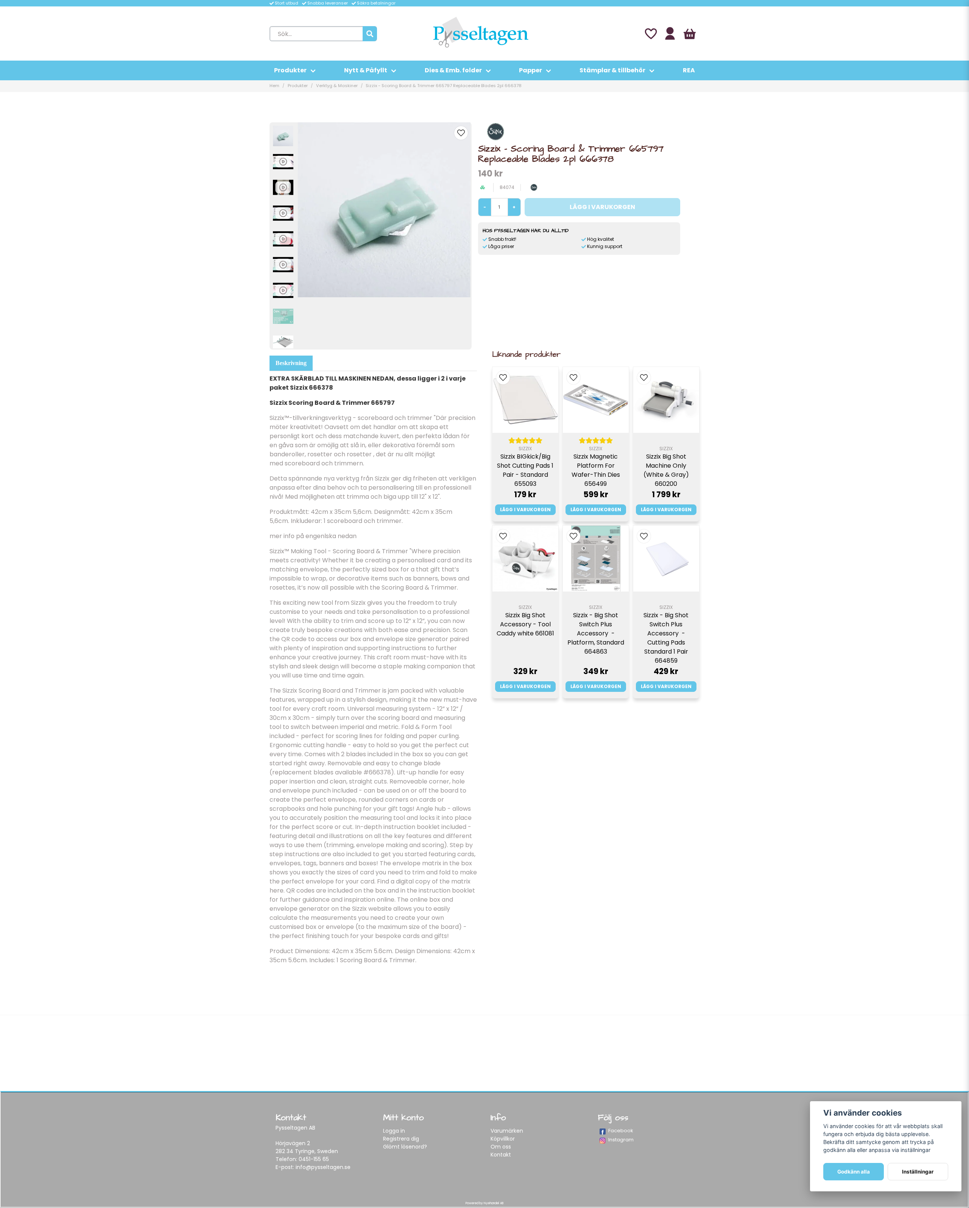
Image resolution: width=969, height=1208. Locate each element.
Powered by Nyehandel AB (484, 1203)
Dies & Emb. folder (453, 70)
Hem (274, 86)
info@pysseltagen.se (323, 1167)
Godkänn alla (853, 1172)
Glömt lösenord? (405, 1146)
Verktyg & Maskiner (337, 86)
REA (689, 70)
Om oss (501, 1146)
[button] (461, 133)
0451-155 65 (314, 1159)
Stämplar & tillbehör (612, 70)
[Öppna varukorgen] (689, 33)
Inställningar (918, 1172)
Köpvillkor (503, 1138)
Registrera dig (401, 1138)
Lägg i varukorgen (525, 509)
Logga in (394, 1131)
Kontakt (501, 1154)
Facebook (620, 1130)
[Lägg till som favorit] (650, 33)
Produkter (290, 70)
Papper (530, 70)
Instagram (621, 1139)
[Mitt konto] (670, 33)
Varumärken (507, 1131)
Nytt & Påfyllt (365, 70)
